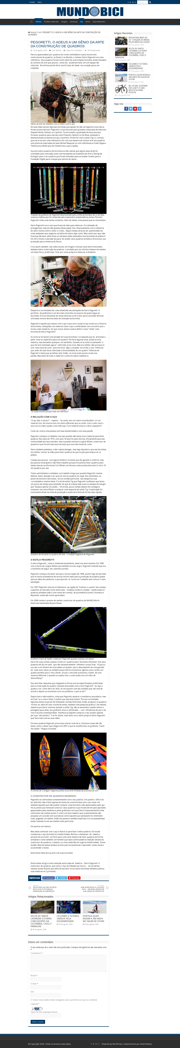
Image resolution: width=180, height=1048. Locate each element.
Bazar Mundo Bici (99, 22)
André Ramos (146, 1044)
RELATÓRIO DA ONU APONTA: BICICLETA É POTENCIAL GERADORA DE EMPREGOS (45, 888)
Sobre (39, 2)
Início (31, 21)
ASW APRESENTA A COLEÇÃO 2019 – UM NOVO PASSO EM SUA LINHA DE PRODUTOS (92, 888)
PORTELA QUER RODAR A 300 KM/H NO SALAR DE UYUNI (93, 918)
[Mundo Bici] (90, 11)
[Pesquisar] (150, 2)
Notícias (38, 22)
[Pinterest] (133, 2)
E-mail (34, 984)
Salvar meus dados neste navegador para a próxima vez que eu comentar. (65, 1000)
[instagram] (135, 2)
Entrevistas (74, 22)
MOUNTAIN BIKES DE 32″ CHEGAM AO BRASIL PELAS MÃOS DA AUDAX (139, 39)
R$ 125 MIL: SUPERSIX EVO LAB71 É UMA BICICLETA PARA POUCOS (138, 89)
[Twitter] (130, 2)
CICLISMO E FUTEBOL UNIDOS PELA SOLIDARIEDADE (68, 918)
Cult (81, 22)
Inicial (33, 32)
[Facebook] (128, 2)
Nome (34, 975)
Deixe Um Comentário (74, 50)
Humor (87, 22)
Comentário (37, 953)
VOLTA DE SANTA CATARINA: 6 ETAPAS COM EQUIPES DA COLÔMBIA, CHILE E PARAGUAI (41, 921)
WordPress (117, 1044)
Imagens (64, 22)
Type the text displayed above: (44, 1012)
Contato (32, 2)
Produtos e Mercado (51, 22)
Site (32, 992)
